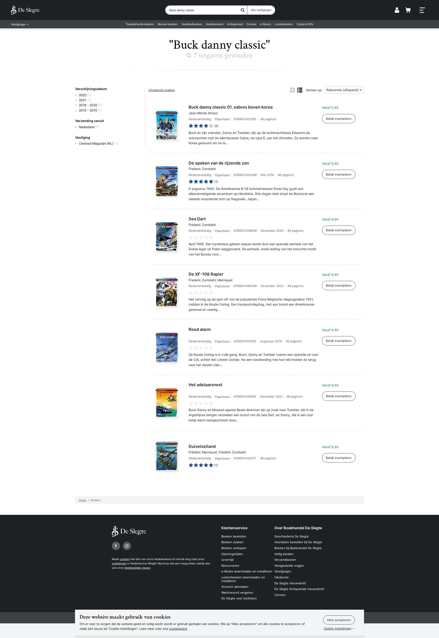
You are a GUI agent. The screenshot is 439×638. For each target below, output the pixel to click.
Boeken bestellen (233, 536)
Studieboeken (215, 24)
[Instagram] (126, 545)
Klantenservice (234, 528)
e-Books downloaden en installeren (246, 571)
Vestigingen (282, 571)
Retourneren (230, 565)
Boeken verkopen (233, 548)
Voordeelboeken (191, 24)
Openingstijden (232, 554)
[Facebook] (115, 545)
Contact (280, 595)
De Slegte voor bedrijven (239, 598)
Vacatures (281, 577)
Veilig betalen (284, 554)
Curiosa (251, 24)
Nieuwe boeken (168, 24)
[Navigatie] (422, 10)
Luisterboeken (284, 24)
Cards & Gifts (305, 24)
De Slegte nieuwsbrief (290, 583)
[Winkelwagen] (407, 10)
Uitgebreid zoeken (161, 90)
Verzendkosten (285, 559)
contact (125, 559)
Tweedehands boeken (140, 24)
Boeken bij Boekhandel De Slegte (298, 548)
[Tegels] (292, 90)
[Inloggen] (396, 10)
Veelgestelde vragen (137, 567)
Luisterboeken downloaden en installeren (243, 579)
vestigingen (119, 563)
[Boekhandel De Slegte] (25, 10)
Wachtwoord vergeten (237, 592)
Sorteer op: (314, 90)
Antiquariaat (235, 24)
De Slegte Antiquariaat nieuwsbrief (299, 589)
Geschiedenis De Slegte (291, 536)
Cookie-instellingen (337, 628)
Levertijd (227, 559)
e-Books (265, 24)
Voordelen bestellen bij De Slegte (298, 542)
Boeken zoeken (232, 542)
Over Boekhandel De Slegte (298, 528)
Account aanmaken (235, 586)
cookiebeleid (178, 628)
